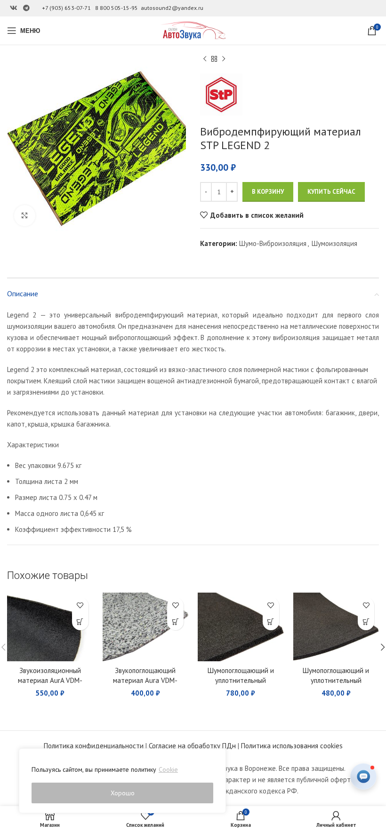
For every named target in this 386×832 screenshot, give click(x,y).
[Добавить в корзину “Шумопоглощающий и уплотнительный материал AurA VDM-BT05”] (366, 622)
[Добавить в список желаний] (80, 605)
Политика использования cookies (292, 745)
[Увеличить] (24, 215)
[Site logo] (193, 29)
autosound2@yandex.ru (172, 7)
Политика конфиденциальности (94, 745)
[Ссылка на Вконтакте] (13, 8)
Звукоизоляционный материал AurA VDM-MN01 (50, 680)
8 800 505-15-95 (116, 7)
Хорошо (123, 793)
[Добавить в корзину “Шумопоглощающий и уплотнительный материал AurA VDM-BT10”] (271, 622)
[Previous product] (204, 59)
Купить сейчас (331, 192)
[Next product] (223, 59)
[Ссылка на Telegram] (26, 8)
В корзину (268, 192)
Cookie (168, 769)
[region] (122, 780)
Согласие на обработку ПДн (192, 745)
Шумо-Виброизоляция (272, 243)
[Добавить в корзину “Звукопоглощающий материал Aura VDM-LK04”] (175, 622)
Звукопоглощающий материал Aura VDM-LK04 (145, 680)
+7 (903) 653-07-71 (66, 7)
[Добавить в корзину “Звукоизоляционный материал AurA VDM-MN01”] (80, 622)
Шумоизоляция (334, 243)
